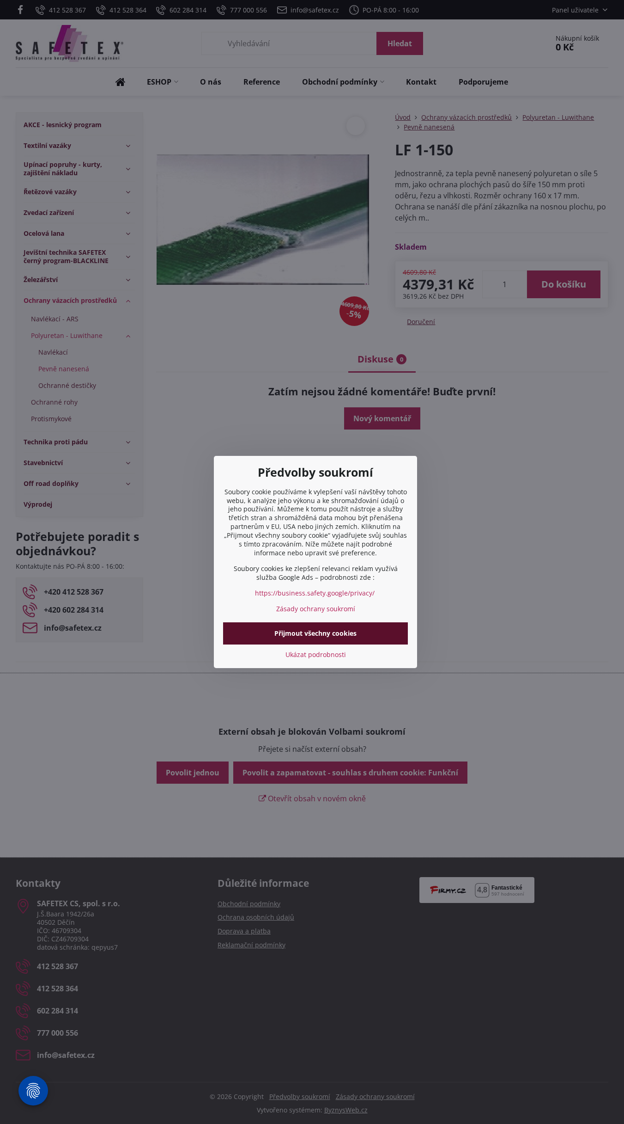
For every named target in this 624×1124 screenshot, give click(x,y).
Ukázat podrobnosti (315, 654)
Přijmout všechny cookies (315, 633)
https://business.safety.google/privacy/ (315, 593)
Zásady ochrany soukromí (315, 608)
